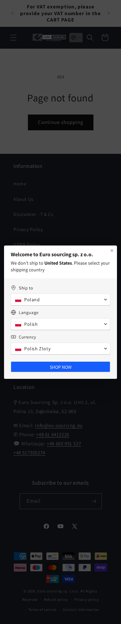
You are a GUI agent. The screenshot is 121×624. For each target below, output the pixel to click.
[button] (60, 300)
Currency (27, 337)
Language (29, 312)
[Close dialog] (112, 250)
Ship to (26, 288)
